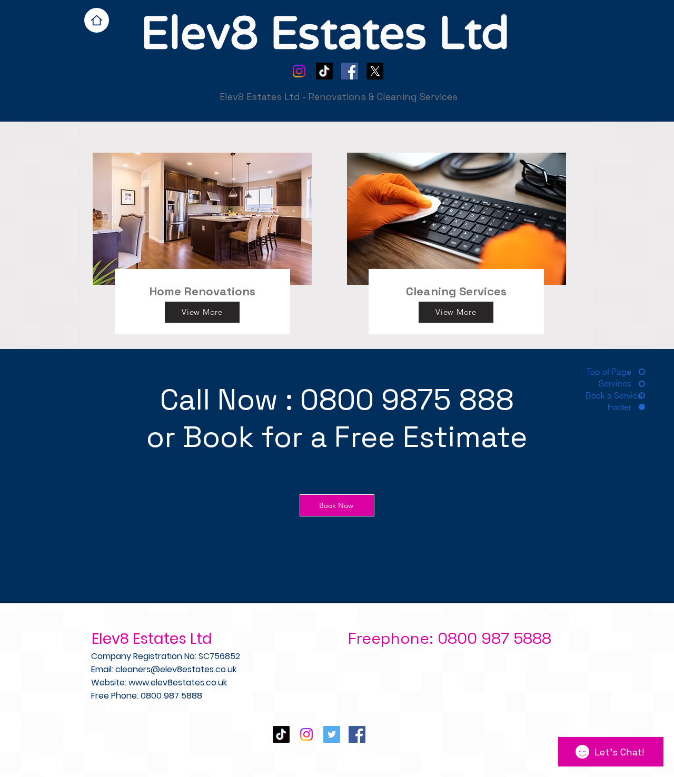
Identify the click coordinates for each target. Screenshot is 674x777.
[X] (374, 71)
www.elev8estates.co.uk (177, 682)
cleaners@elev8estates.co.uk (175, 669)
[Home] (96, 20)
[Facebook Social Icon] (349, 71)
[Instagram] (299, 71)
